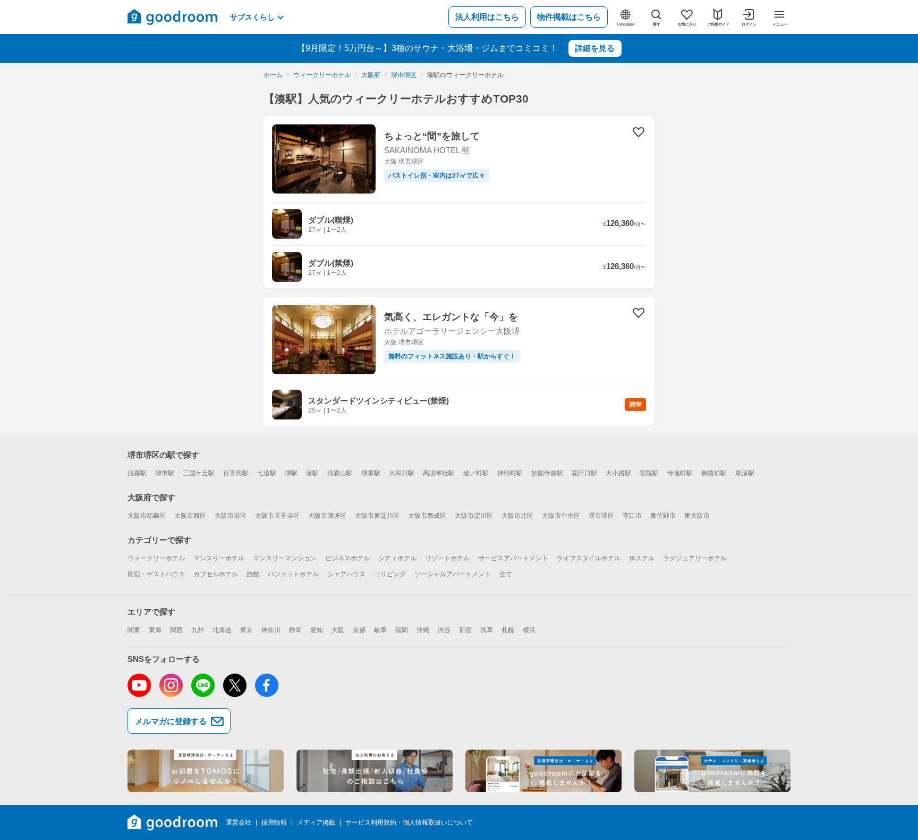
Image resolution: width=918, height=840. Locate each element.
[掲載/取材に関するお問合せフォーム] (712, 771)
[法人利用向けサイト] (374, 771)
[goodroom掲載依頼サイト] (543, 771)
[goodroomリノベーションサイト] (206, 771)
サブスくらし (252, 17)
